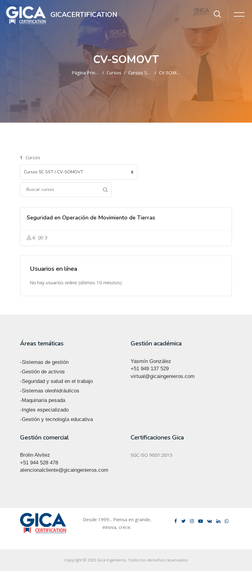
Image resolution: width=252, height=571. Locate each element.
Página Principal (88, 72)
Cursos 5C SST (143, 72)
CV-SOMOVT (172, 72)
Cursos (114, 72)
